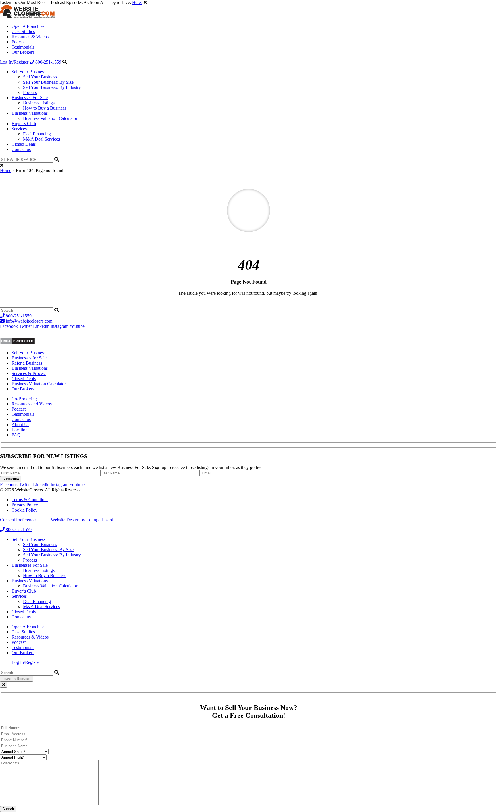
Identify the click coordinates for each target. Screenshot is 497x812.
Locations (20, 429)
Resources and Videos (32, 403)
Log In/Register (14, 62)
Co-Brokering (24, 398)
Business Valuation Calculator (50, 118)
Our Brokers (23, 52)
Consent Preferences (18, 519)
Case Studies (23, 31)
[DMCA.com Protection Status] (17, 342)
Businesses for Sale (29, 357)
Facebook (9, 326)
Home (5, 170)
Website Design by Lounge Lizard (82, 519)
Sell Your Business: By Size (48, 82)
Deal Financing (37, 133)
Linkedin (41, 326)
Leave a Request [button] (16, 679)
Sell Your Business (28, 71)
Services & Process (29, 373)
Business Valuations (30, 113)
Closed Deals (24, 144)
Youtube (77, 326)
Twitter (25, 326)
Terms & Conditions (30, 499)
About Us (20, 424)
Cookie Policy (24, 510)
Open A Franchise (28, 26)
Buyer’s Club (24, 123)
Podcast (19, 41)
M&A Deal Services (41, 139)
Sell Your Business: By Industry (52, 87)
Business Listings (39, 102)
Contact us (21, 149)
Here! (137, 2)
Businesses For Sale (30, 97)
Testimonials (23, 47)
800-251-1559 (48, 62)
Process (30, 92)
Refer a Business (27, 363)
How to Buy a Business (44, 108)
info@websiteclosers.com (28, 321)
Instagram (59, 326)
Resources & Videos (30, 36)
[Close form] (3, 685)
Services (19, 128)
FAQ (16, 434)
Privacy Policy (25, 504)
